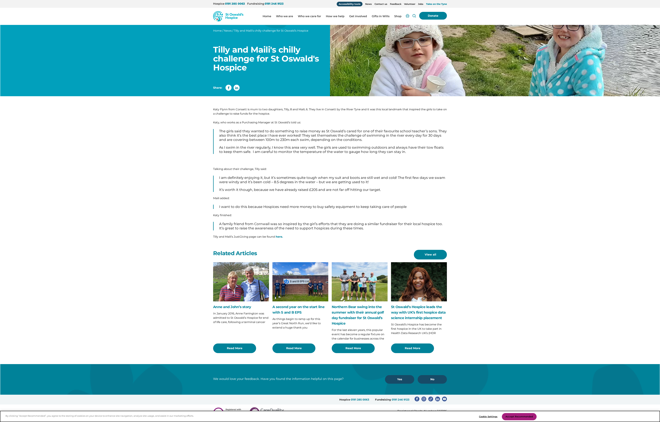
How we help (335, 16)
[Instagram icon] (423, 399)
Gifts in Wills (380, 16)
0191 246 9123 (274, 3)
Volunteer (409, 4)
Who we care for (309, 16)
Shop (398, 16)
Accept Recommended (519, 416)
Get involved (358, 16)
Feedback (395, 4)
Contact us (381, 4)
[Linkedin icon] (437, 399)
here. (279, 236)
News (368, 4)
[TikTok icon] (430, 399)
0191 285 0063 (235, 3)
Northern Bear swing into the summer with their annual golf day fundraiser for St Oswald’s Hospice (358, 315)
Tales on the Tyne (436, 4)
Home (267, 16)
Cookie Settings (488, 416)
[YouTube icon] (444, 399)
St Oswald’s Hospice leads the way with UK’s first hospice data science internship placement (418, 312)
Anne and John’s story (232, 307)
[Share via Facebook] (229, 88)
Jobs (420, 4)
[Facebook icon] (417, 399)
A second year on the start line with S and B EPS (298, 309)
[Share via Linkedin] (237, 88)
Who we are (284, 16)
